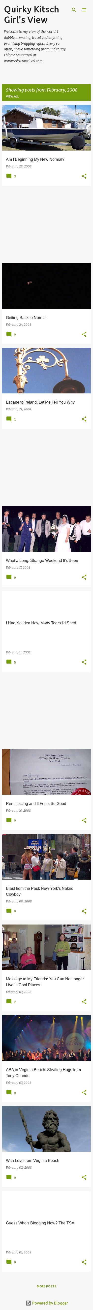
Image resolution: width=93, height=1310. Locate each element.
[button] (84, 176)
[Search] (74, 10)
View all (12, 96)
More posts (46, 1286)
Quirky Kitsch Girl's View (31, 14)
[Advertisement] (46, 224)
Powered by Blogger (49, 1303)
